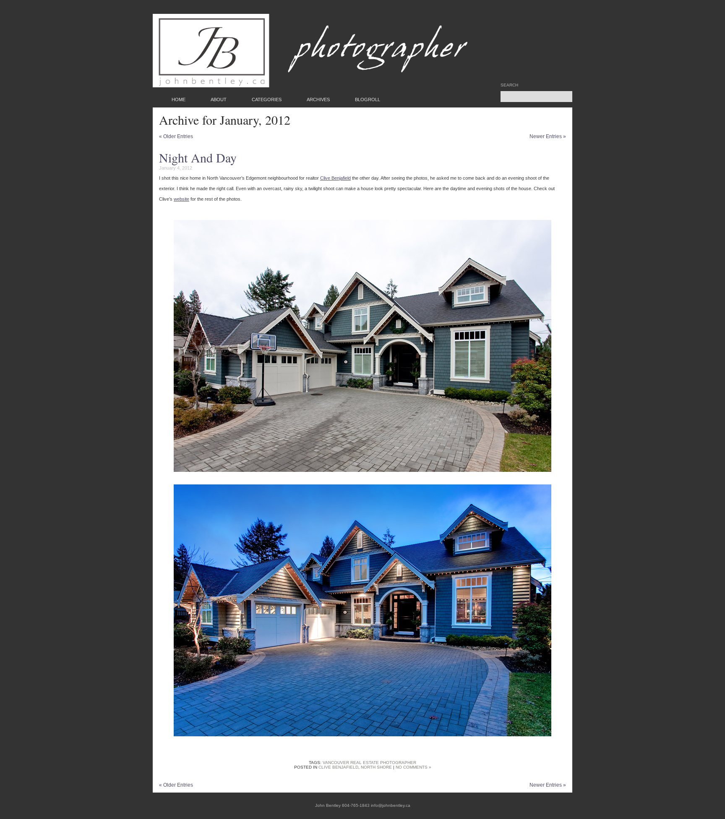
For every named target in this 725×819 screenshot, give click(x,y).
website (181, 198)
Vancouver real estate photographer (369, 762)
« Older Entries (176, 136)
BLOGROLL (367, 99)
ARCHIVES (318, 99)
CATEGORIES (267, 99)
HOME (178, 99)
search (509, 85)
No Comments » (413, 767)
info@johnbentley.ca (390, 805)
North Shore (376, 767)
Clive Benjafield (335, 178)
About (219, 99)
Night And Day (198, 157)
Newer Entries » (547, 136)
